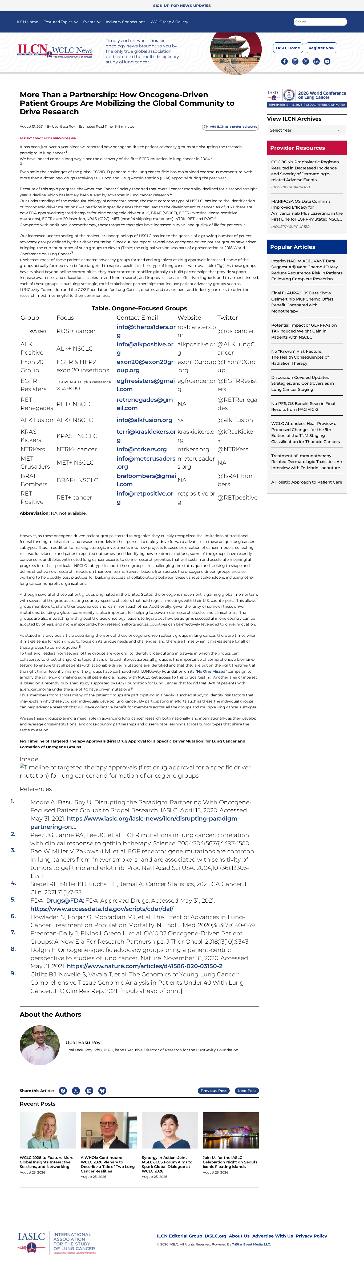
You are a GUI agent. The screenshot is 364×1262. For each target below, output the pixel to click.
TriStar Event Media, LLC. (251, 1244)
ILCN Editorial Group (179, 1236)
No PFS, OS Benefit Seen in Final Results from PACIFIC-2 (303, 406)
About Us (239, 1236)
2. (13, 834)
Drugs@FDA (64, 900)
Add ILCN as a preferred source (233, 126)
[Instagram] (295, 61)
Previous (209, 1090)
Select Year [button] (281, 130)
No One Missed (211, 671)
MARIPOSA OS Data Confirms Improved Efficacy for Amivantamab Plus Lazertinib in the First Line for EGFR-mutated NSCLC (307, 210)
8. (13, 949)
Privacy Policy (311, 1236)
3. (13, 850)
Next (242, 1090)
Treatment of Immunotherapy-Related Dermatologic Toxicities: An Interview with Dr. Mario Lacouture (306, 461)
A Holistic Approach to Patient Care (306, 482)
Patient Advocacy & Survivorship (48, 138)
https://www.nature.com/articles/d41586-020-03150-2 (145, 966)
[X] (305, 61)
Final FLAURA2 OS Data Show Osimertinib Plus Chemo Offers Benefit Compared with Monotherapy (302, 301)
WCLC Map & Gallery (169, 21)
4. (13, 883)
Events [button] (89, 21)
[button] (343, 21)
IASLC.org (215, 1236)
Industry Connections (125, 21)
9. (13, 973)
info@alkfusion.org (144, 420)
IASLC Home (288, 48)
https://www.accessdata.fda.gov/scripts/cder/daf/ (101, 908)
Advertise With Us (272, 1236)
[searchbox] (320, 22)
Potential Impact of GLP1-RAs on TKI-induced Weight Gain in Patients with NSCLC (304, 331)
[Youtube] (327, 61)
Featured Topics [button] (57, 21)
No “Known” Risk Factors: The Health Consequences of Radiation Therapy (300, 357)
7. (13, 932)
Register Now (321, 48)
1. (12, 801)
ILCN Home (27, 21)
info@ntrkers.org (142, 449)
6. (13, 916)
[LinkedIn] (316, 61)
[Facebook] (284, 61)
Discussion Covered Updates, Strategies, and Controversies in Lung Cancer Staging (302, 383)
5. (13, 900)
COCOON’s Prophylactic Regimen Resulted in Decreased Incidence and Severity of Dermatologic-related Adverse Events (305, 170)
